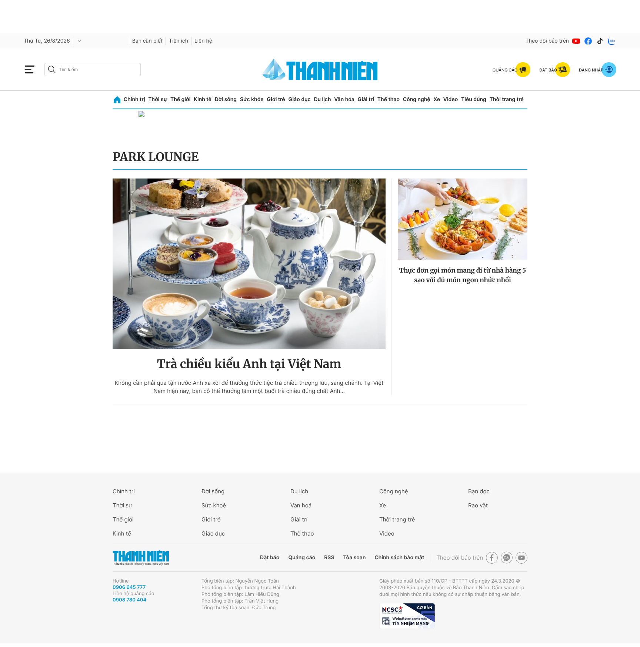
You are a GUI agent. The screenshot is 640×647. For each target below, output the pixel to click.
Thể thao (388, 99)
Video (450, 99)
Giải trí (366, 99)
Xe (436, 99)
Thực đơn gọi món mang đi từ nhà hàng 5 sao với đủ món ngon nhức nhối (462, 275)
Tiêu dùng (473, 99)
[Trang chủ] (117, 100)
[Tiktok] (600, 41)
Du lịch (322, 99)
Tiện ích (178, 41)
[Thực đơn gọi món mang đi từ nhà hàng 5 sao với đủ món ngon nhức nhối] (462, 219)
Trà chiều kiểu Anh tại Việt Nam (249, 364)
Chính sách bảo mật (399, 557)
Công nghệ (416, 99)
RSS (329, 557)
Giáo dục (299, 99)
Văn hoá (300, 505)
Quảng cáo (301, 557)
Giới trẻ (276, 99)
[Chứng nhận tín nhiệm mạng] (407, 615)
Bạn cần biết (147, 41)
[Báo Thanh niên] (141, 558)
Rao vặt (478, 505)
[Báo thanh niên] (320, 69)
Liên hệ (203, 41)
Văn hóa (344, 99)
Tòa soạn (354, 557)
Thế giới (180, 99)
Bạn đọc (479, 491)
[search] (92, 69)
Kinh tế (202, 99)
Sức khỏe (252, 99)
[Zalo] (611, 41)
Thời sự (157, 99)
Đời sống (226, 99)
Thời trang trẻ (507, 99)
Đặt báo (269, 557)
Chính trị (134, 99)
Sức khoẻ (213, 505)
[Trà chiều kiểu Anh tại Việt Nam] (249, 264)
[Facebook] (588, 41)
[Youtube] (576, 41)
